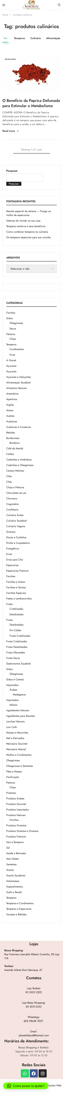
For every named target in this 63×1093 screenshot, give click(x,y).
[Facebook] (34, 1073)
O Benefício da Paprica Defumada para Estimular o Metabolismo (31, 103)
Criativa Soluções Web (49, 1085)
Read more (8, 131)
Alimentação (53, 38)
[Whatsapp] (25, 1073)
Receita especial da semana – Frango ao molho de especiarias (28, 213)
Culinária (36, 38)
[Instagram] (43, 1073)
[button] (25, 1086)
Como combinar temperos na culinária (27, 232)
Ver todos (5, 40)
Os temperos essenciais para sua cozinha (28, 237)
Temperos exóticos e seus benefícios (25, 226)
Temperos (19, 38)
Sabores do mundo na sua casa (23, 221)
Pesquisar (12, 171)
